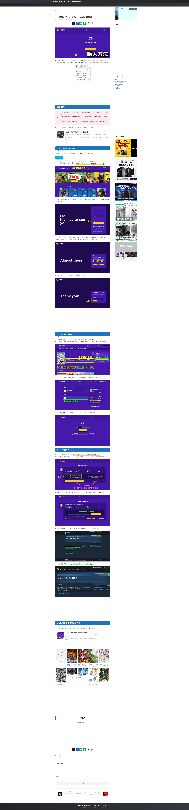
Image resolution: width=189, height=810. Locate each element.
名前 (57, 776)
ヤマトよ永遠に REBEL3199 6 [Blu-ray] (72, 676)
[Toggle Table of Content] (87, 69)
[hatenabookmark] (80, 23)
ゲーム (70, 5)
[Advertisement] (68, 92)
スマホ (82, 5)
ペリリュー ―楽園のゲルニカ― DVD (93, 665)
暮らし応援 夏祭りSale (83, 66)
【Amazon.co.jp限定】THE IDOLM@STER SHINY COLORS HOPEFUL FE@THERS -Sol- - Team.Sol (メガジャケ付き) (61, 660)
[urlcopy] (91, 23)
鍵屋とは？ (78, 71)
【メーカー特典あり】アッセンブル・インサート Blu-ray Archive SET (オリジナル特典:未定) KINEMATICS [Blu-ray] (93, 684)
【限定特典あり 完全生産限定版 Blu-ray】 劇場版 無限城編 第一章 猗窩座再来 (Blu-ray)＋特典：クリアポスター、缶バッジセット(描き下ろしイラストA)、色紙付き (61, 683)
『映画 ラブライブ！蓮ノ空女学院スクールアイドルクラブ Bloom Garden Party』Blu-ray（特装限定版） (104, 665)
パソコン (94, 5)
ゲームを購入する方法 (81, 75)
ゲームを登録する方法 (81, 77)
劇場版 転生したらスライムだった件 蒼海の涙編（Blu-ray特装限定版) (83, 676)
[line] (84, 23)
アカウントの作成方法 (81, 73)
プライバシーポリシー (118, 5)
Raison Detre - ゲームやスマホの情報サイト (68, 2)
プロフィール (106, 5)
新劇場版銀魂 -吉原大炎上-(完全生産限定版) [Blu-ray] (82, 665)
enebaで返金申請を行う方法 (82, 79)
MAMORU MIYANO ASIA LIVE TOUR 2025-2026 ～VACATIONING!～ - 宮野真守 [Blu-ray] (104, 682)
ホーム (59, 5)
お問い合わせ (130, 5)
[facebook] (77, 23)
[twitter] (73, 23)
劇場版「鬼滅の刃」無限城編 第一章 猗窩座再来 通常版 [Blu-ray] (72, 665)
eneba (59, 157)
